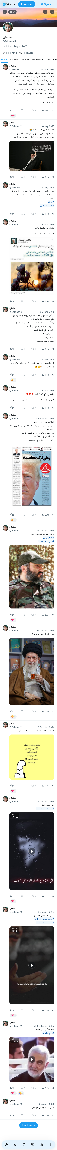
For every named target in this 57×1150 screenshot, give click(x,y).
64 (10, 52)
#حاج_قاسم (48, 1032)
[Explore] (15, 1144)
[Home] (6, 1144)
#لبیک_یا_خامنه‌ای (45, 922)
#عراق (51, 201)
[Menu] (52, 12)
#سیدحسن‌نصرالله (45, 808)
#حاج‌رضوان (48, 537)
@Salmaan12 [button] (16, 69)
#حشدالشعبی (47, 205)
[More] (50, 1144)
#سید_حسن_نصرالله (44, 918)
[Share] (53, 110)
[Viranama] (32, 1144)
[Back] (5, 12)
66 (26, 52)
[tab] (4, 59)
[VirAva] (41, 1144)
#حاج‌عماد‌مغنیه (46, 541)
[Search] (45, 12)
